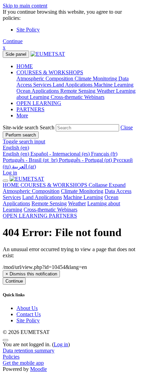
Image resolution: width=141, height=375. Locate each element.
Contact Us (28, 314)
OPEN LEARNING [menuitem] (38, 103)
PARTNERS (63, 216)
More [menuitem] (22, 115)
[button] (126, 127)
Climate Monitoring (82, 191)
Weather (77, 203)
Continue (13, 41)
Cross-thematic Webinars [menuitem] (77, 97)
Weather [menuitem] (106, 91)
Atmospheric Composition (31, 191)
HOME (12, 185)
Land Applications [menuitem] (73, 85)
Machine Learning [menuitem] (113, 85)
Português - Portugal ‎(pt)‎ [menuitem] (86, 160)
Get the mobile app (23, 363)
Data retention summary (28, 350)
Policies (11, 357)
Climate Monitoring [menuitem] (96, 78)
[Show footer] (5, 340)
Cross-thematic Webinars (50, 209)
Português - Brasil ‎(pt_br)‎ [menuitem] (31, 160)
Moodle (38, 369)
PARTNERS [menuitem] (30, 109)
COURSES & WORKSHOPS (73, 185)
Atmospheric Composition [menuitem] (45, 78)
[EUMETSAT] (27, 179)
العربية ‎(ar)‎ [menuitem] (24, 166)
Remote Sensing (49, 203)
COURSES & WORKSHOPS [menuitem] (49, 72)
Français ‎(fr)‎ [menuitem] (104, 154)
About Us (27, 308)
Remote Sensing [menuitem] (78, 91)
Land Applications (42, 197)
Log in (10, 173)
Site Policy (28, 30)
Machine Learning (83, 197)
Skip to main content (25, 6)
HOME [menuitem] (24, 66)
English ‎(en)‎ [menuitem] (16, 154)
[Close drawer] (5, 181)
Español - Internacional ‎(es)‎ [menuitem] (60, 154)
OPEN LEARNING (26, 216)
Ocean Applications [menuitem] (38, 91)
